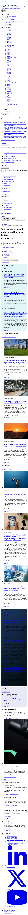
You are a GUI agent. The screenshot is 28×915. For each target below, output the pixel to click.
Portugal (9, 81)
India (8, 60)
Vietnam (9, 105)
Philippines (9, 78)
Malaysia (9, 69)
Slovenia (9, 91)
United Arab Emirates (12, 104)
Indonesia (9, 61)
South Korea (10, 93)
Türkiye (8, 101)
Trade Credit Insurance (12, 836)
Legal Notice (7, 909)
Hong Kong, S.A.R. (11, 57)
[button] (6, 14)
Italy (8, 64)
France (8, 52)
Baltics (8, 33)
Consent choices (7, 913)
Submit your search (20, 220)
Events (5, 257)
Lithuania (9, 68)
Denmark (9, 46)
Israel (8, 62)
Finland (8, 50)
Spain (8, 95)
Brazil (8, 35)
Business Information (12, 837)
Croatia (8, 43)
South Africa (10, 92)
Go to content (4, 1)
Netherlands (9, 73)
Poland (8, 80)
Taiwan (8, 99)
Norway (8, 76)
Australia (9, 30)
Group (8, 56)
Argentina (9, 29)
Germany (9, 53)
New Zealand (10, 74)
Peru (8, 77)
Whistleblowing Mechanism (10, 911)
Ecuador (9, 48)
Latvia (8, 66)
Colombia (9, 42)
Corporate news (7, 251)
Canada (8, 38)
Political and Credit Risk (12, 838)
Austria (8, 31)
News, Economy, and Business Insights (16, 840)
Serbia (8, 87)
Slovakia (9, 89)
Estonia (8, 49)
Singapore (9, 88)
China (8, 41)
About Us (9, 841)
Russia (8, 85)
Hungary (9, 58)
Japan (8, 65)
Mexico (8, 70)
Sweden (8, 96)
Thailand (9, 100)
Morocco (9, 72)
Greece (8, 54)
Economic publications (9, 253)
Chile (8, 39)
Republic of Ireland (11, 83)
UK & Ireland (10, 103)
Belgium (9, 34)
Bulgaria (9, 37)
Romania (9, 84)
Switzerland (9, 97)
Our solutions (7, 255)
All (4, 250)
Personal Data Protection (9, 910)
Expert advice (7, 254)
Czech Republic (10, 45)
